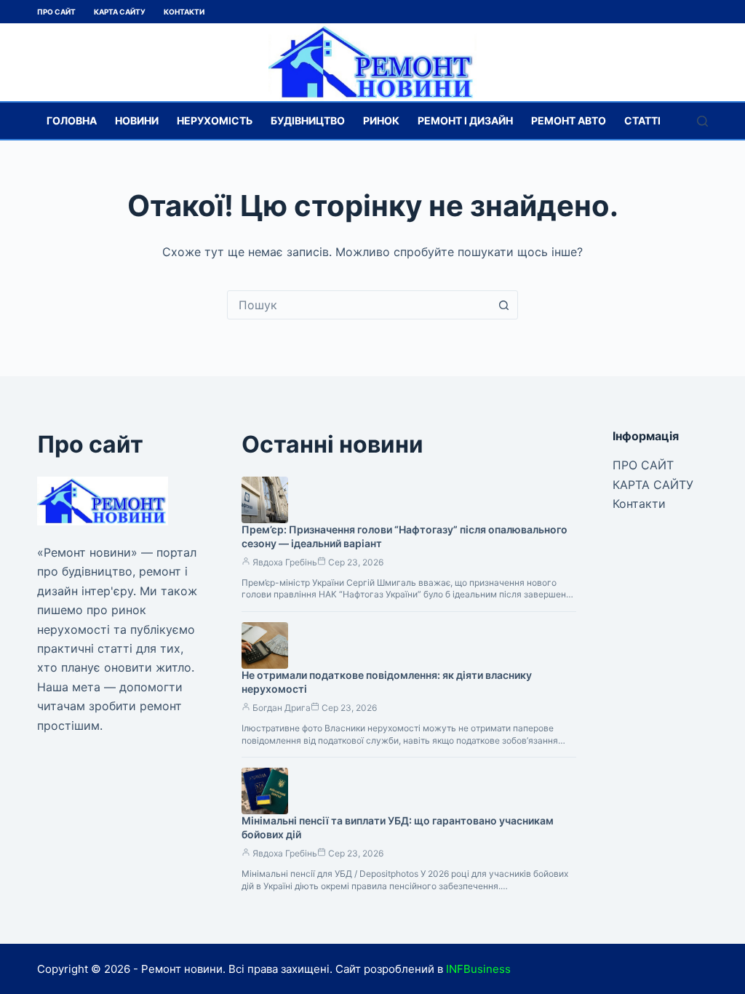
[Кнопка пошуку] (503, 305)
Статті (642, 120)
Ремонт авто (568, 120)
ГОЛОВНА (72, 120)
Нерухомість (214, 120)
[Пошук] (702, 121)
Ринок (381, 120)
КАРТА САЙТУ (120, 11)
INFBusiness (478, 969)
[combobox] (359, 304)
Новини (137, 120)
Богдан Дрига (281, 707)
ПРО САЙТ (56, 11)
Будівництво (308, 120)
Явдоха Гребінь (284, 562)
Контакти (184, 11)
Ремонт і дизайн (465, 120)
